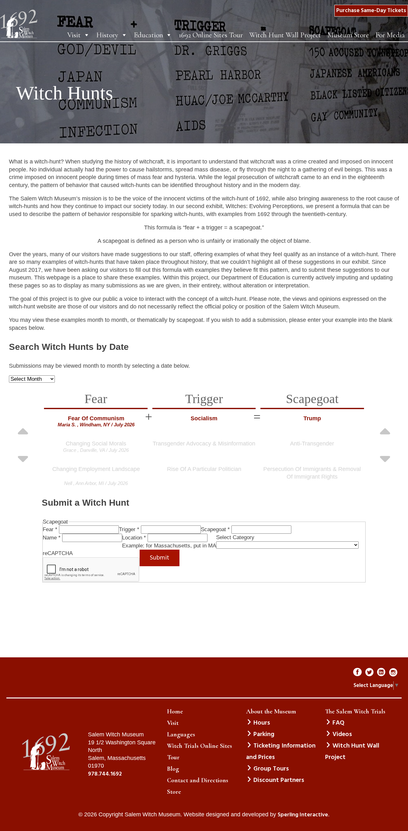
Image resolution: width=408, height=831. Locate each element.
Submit (159, 558)
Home (175, 711)
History (107, 35)
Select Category (235, 537)
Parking (263, 734)
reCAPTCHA (58, 553)
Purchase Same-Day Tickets (371, 10)
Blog (173, 769)
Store (174, 792)
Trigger (129, 529)
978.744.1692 (105, 774)
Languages (181, 734)
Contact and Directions (197, 780)
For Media (390, 35)
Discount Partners (278, 780)
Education (148, 35)
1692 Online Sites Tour (210, 35)
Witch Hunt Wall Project (285, 35)
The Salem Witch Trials (355, 711)
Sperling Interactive (303, 815)
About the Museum (271, 711)
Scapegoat (215, 529)
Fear (50, 529)
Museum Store (348, 35)
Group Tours (271, 769)
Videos (342, 734)
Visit (74, 35)
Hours (261, 723)
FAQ (338, 723)
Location (134, 538)
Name (52, 538)
